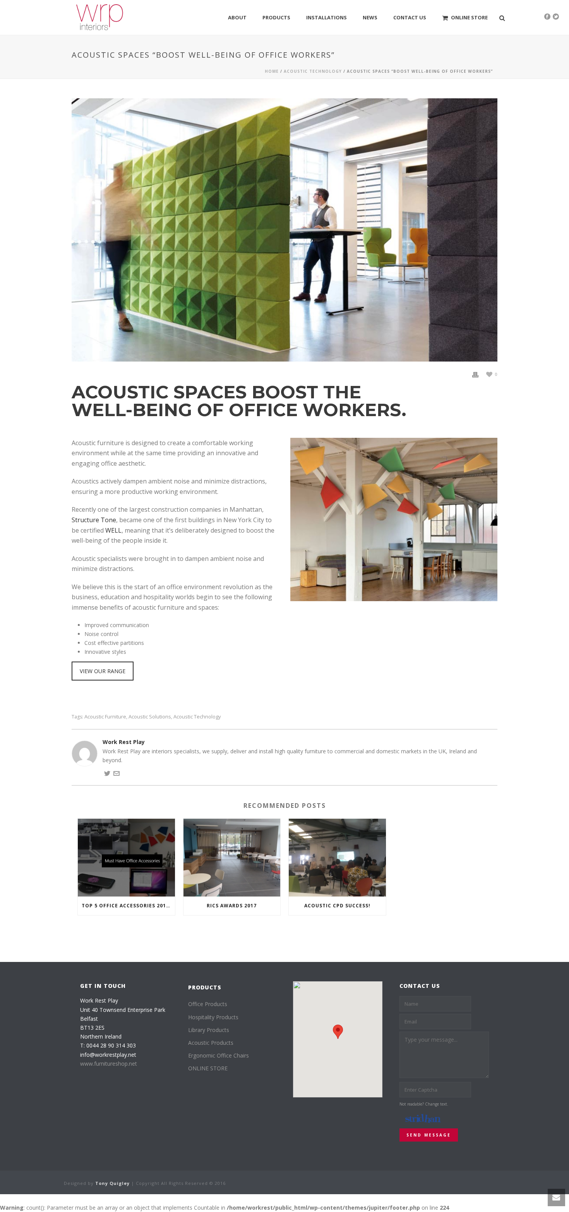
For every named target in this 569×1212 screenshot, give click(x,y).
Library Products (208, 1030)
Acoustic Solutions (150, 716)
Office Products (207, 1004)
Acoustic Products (210, 1042)
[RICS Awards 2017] (232, 858)
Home (272, 71)
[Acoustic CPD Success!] (337, 858)
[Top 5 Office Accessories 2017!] (126, 858)
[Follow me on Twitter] (107, 773)
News (370, 17)
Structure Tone (94, 520)
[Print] (475, 373)
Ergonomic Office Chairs (218, 1055)
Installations (326, 17)
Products (276, 17)
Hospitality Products (213, 1017)
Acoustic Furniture (105, 716)
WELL (113, 530)
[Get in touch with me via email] (116, 773)
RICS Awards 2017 (232, 905)
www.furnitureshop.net (108, 1063)
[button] (338, 1032)
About (237, 17)
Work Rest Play (124, 742)
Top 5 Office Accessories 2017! (126, 905)
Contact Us (409, 17)
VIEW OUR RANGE (102, 671)
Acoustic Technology (313, 71)
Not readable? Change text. (423, 1104)
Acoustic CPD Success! (337, 905)
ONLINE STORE (469, 17)
